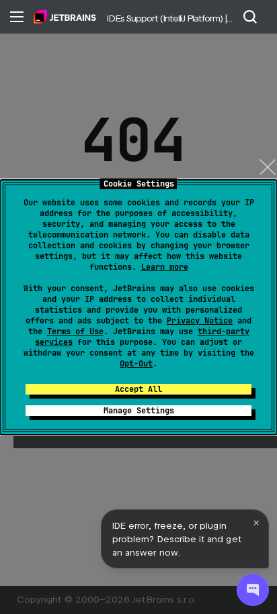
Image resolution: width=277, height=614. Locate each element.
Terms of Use (75, 331)
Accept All (138, 389)
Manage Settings (139, 410)
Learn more (164, 267)
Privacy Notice (200, 320)
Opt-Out (136, 363)
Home (65, 16)
